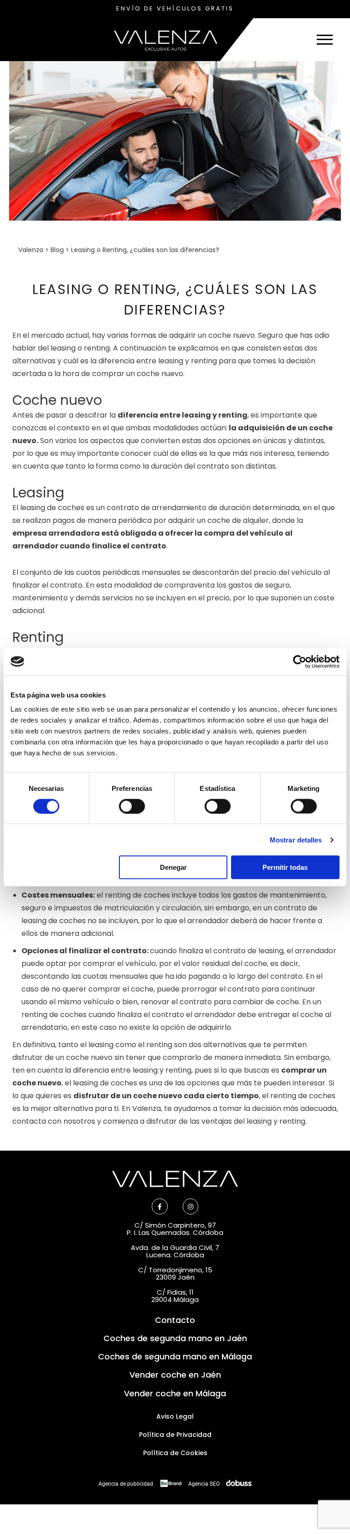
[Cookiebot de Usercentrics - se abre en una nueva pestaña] (300, 661)
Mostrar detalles (296, 839)
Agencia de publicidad (126, 1484)
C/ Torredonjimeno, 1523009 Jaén (175, 1273)
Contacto (175, 1320)
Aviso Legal (175, 1416)
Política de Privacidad (175, 1434)
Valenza (30, 249)
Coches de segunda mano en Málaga (175, 1356)
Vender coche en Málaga (175, 1393)
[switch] (132, 806)
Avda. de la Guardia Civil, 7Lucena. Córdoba (175, 1251)
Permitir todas (285, 867)
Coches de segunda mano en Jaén (175, 1338)
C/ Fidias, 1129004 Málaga (175, 1296)
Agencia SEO (205, 1484)
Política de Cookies (175, 1452)
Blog (57, 249)
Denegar (173, 867)
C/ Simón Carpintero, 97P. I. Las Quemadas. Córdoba (175, 1229)
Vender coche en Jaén (175, 1374)
